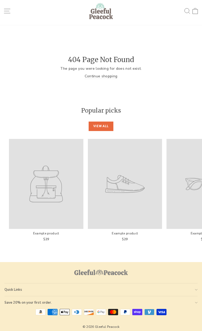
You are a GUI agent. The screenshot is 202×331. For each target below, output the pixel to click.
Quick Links (13, 289)
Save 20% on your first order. (28, 302)
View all (101, 126)
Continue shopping (101, 76)
